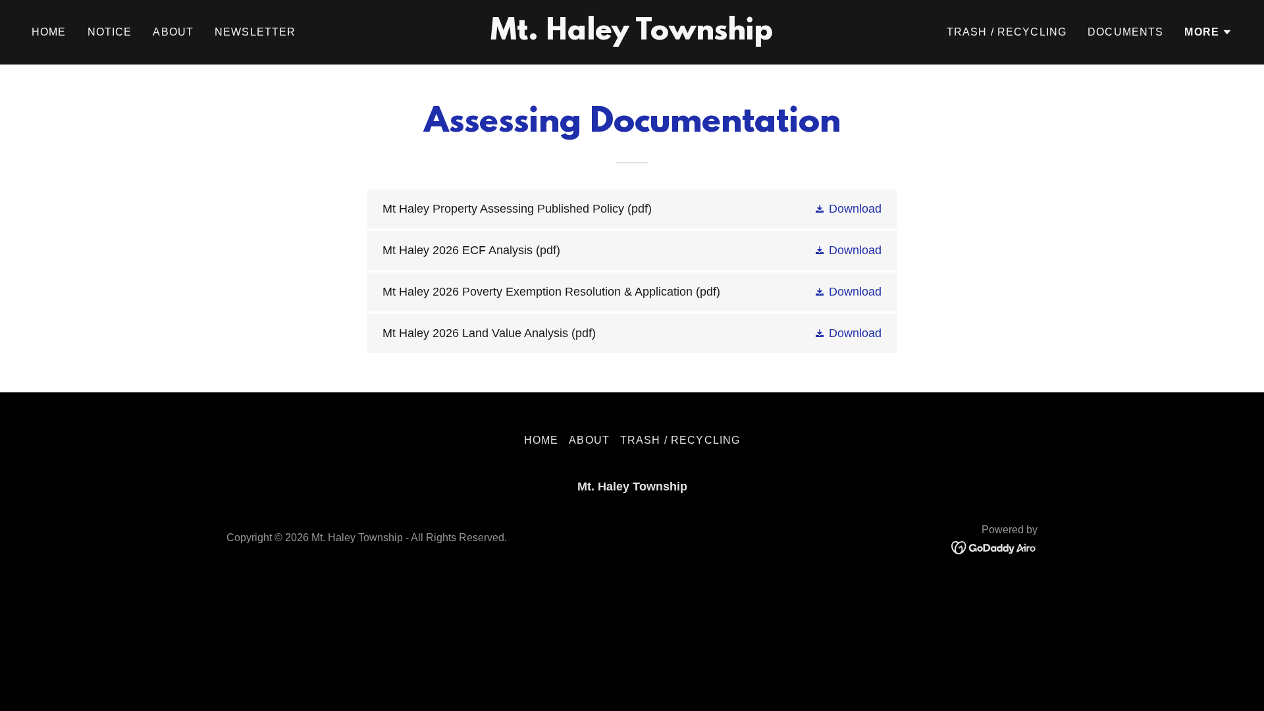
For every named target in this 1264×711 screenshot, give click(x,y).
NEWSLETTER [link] (255, 32)
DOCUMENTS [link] (1125, 32)
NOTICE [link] (110, 32)
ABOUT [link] (173, 32)
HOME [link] (49, 32)
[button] (1208, 32)
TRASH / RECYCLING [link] (1006, 32)
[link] (632, 35)
